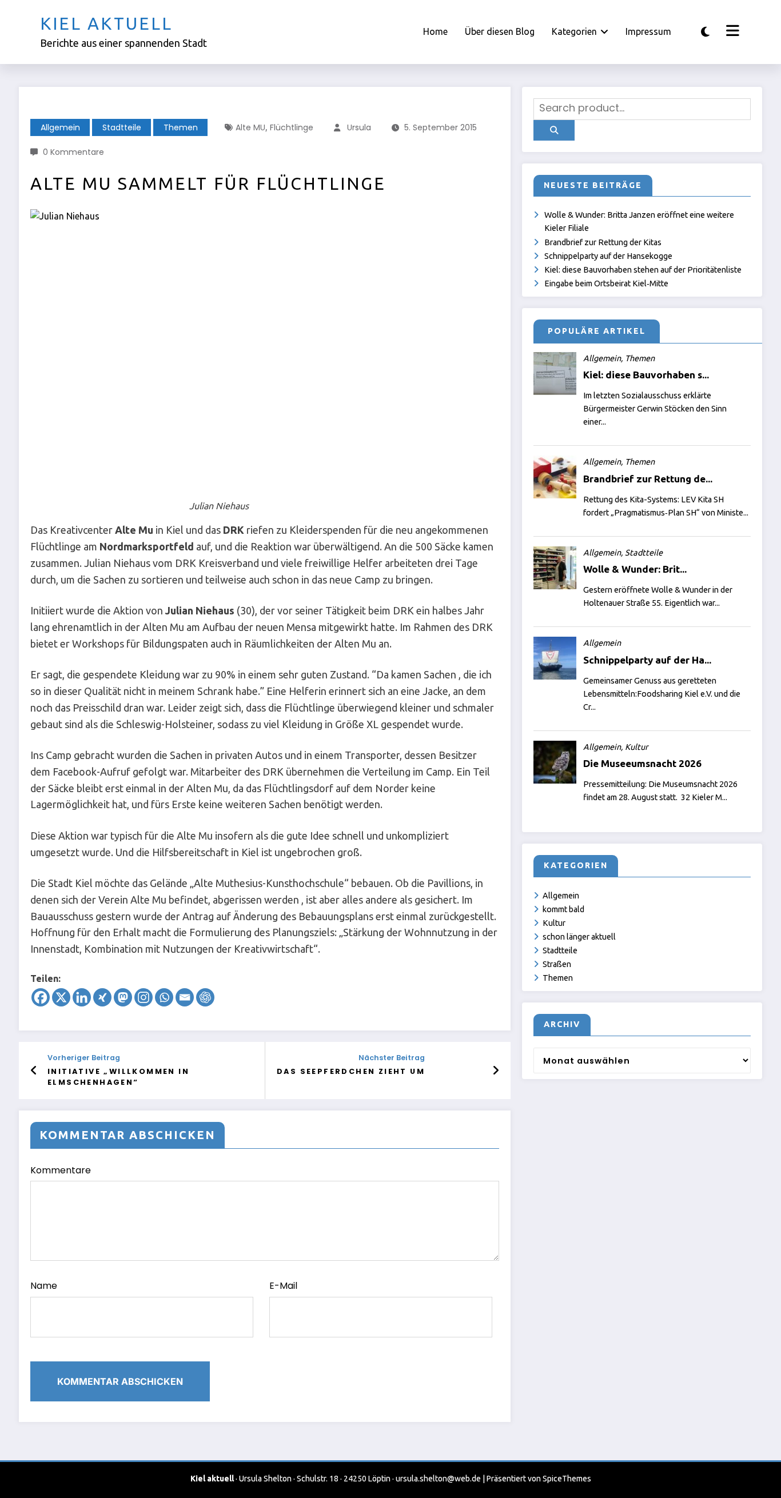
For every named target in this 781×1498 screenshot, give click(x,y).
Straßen (557, 964)
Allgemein (60, 127)
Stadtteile (121, 127)
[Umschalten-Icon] (731, 32)
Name (43, 1285)
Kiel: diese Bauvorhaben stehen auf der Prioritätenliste (643, 269)
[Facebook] (40, 997)
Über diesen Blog (500, 31)
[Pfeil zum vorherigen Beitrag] (34, 1070)
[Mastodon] (123, 997)
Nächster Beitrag (391, 1057)
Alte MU (250, 127)
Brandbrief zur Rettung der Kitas (603, 242)
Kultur (554, 923)
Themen (181, 127)
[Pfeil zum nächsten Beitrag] (495, 1070)
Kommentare (60, 1170)
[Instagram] (143, 997)
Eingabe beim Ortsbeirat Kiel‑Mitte (606, 283)
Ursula (359, 127)
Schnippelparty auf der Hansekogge (608, 256)
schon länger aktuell (579, 936)
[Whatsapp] (164, 997)
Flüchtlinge (291, 127)
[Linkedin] (82, 997)
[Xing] (102, 997)
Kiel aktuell (106, 23)
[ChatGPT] (205, 997)
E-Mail (283, 1285)
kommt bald (563, 909)
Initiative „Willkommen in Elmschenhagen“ (118, 1076)
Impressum (648, 31)
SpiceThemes (567, 1478)
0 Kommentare (73, 152)
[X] (61, 997)
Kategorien (574, 31)
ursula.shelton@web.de (438, 1478)
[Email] (185, 997)
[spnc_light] (705, 31)
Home (435, 31)
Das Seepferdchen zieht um (351, 1071)
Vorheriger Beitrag (83, 1057)
